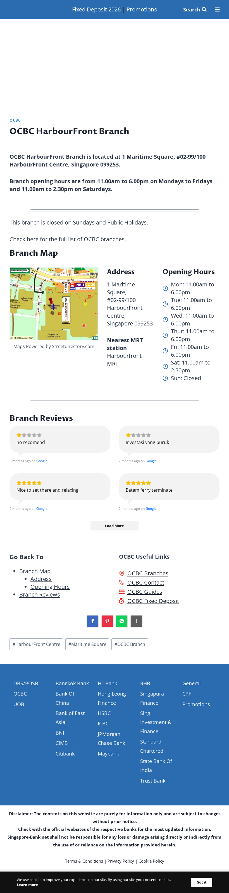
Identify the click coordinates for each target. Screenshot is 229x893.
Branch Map (35, 571)
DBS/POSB (25, 683)
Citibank (65, 753)
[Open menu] (217, 9)
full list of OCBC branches (92, 239)
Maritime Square (87, 644)
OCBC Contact (145, 582)
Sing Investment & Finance (155, 722)
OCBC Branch (130, 644)
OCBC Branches (147, 573)
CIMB (62, 743)
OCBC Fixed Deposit (153, 601)
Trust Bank (152, 780)
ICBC (103, 723)
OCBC (15, 120)
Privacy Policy (121, 861)
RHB (145, 683)
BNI (60, 732)
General (191, 683)
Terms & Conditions (84, 861)
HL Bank (107, 683)
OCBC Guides (144, 591)
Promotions (142, 9)
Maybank (108, 753)
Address (41, 579)
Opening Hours (50, 586)
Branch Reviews (39, 594)
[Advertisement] (114, 61)
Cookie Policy (151, 861)
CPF (186, 693)
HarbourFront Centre (36, 644)
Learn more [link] (27, 884)
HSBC (104, 713)
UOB (18, 704)
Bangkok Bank (72, 683)
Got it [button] (202, 882)
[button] (92, 621)
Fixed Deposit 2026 (96, 9)
